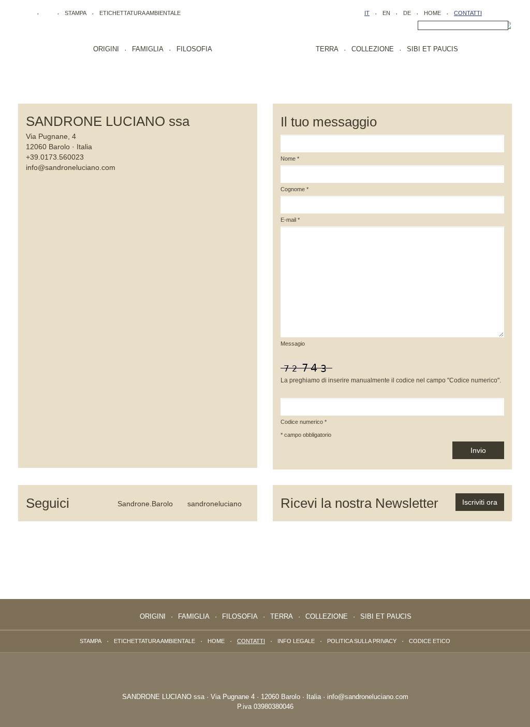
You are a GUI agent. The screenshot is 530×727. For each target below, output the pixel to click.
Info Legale (296, 641)
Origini (106, 49)
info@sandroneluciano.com (70, 167)
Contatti (468, 13)
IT (367, 13)
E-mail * (290, 220)
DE (407, 13)
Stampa (75, 13)
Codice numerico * (304, 422)
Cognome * (294, 189)
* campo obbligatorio (306, 435)
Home (432, 13)
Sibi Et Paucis (432, 49)
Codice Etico (429, 641)
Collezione (372, 49)
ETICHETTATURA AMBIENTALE (140, 13)
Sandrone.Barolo (144, 504)
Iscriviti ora (479, 502)
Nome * (290, 158)
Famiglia (148, 49)
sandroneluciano (213, 504)
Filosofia (194, 49)
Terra (327, 49)
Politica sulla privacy (361, 641)
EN (386, 13)
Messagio (293, 343)
